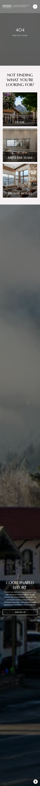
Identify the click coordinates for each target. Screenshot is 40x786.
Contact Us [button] (20, 612)
